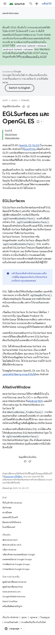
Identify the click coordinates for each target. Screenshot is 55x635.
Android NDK (36, 401)
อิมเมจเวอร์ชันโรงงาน (11, 522)
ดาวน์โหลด (7, 512)
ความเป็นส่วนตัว (11, 622)
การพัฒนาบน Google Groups (16, 564)
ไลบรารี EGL (30, 149)
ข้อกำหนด (6, 507)
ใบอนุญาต (45, 617)
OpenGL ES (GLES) (29, 145)
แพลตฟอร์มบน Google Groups (17, 559)
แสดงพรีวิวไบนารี (10, 517)
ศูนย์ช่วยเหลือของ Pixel (12, 586)
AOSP (5, 100)
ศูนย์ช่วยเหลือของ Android (14, 582)
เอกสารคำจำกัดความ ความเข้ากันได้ (18, 374)
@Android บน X (10, 540)
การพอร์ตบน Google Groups (15, 569)
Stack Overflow (9, 601)
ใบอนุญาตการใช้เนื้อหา (13, 476)
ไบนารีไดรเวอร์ (8, 527)
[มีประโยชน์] (23, 106)
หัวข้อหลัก (25, 100)
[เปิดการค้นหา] (31, 3)
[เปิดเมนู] (5, 3)
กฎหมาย (33, 617)
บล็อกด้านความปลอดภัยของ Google (18, 554)
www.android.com (11, 591)
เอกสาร (14, 100)
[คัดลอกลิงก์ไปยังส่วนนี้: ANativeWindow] (34, 387)
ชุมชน (24, 617)
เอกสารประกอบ (10, 13)
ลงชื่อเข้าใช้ (46, 3)
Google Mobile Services (13, 596)
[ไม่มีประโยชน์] (28, 106)
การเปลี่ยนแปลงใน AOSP (33, 56)
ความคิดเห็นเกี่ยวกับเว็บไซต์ (33, 622)
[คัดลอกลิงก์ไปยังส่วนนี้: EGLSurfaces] (28, 201)
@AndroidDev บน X (11, 544)
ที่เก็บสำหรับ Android (12, 502)
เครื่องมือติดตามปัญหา (12, 606)
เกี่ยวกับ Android (10, 617)
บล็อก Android (9, 549)
